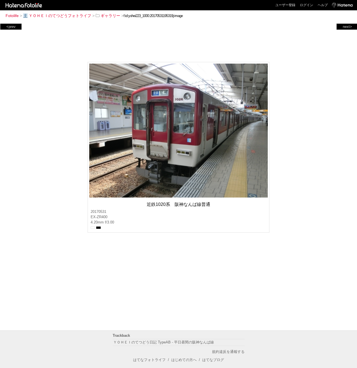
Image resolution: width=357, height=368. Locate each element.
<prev (11, 27)
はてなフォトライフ (149, 360)
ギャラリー (110, 15)
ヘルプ (323, 5)
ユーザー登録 (285, 5)
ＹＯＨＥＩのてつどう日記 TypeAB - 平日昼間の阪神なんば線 (163, 342)
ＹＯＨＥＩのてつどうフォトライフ (60, 15)
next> (347, 27)
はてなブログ (213, 360)
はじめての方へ (184, 360)
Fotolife (12, 15)
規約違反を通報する (228, 352)
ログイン (306, 5)
